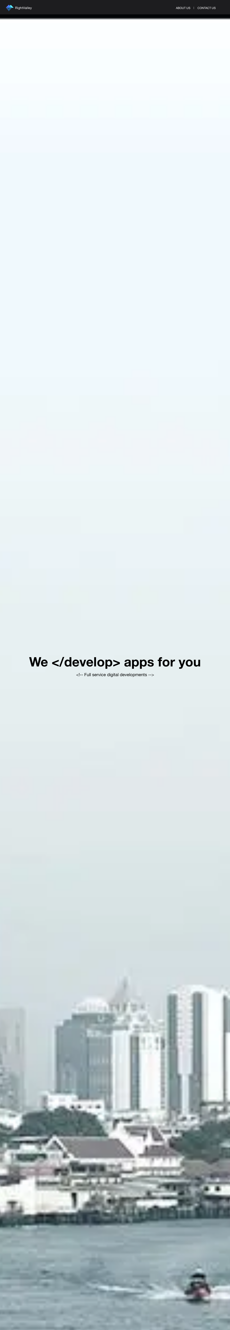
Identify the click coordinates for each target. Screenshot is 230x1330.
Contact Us (206, 8)
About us (183, 8)
